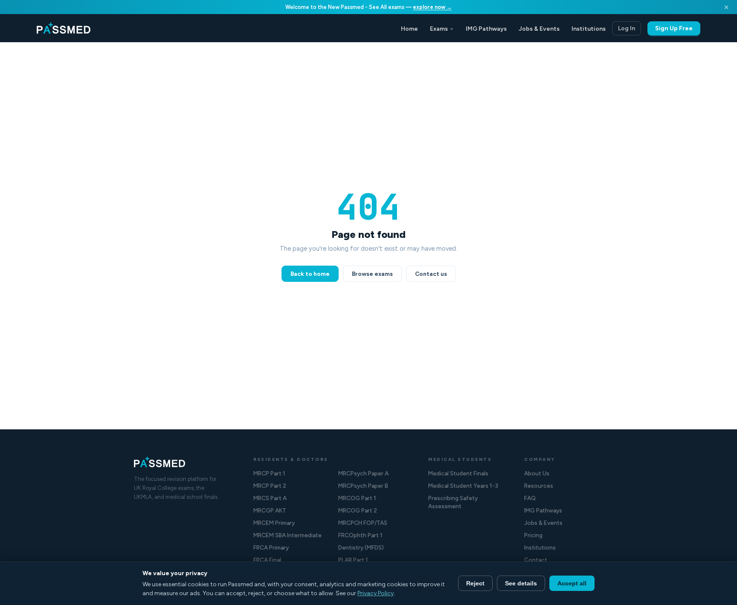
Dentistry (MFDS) (361, 547)
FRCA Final (267, 559)
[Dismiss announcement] (726, 7)
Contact (535, 559)
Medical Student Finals (458, 473)
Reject (475, 583)
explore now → (432, 7)
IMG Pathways (486, 28)
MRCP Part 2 (269, 485)
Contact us (431, 273)
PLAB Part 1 (353, 559)
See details (521, 583)
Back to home (310, 273)
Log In (626, 28)
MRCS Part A (270, 498)
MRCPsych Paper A (363, 473)
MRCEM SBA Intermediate (287, 535)
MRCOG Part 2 (357, 510)
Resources (538, 485)
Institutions (589, 28)
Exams (439, 28)
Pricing (533, 535)
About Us (536, 473)
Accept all (571, 583)
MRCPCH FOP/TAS (362, 522)
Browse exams (372, 273)
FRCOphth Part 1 (360, 535)
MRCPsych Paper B (363, 485)
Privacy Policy (375, 593)
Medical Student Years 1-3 (463, 485)
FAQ (530, 498)
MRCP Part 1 (269, 473)
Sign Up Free (674, 28)
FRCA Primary (271, 547)
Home (409, 28)
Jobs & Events (539, 28)
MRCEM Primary (274, 522)
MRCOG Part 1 (357, 498)
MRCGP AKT (269, 510)
